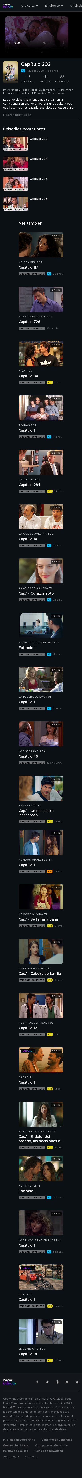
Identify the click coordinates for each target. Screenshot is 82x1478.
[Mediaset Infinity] (8, 5)
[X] (77, 1382)
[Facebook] (37, 1382)
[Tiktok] (47, 1382)
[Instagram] (67, 1382)
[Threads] (57, 1382)
